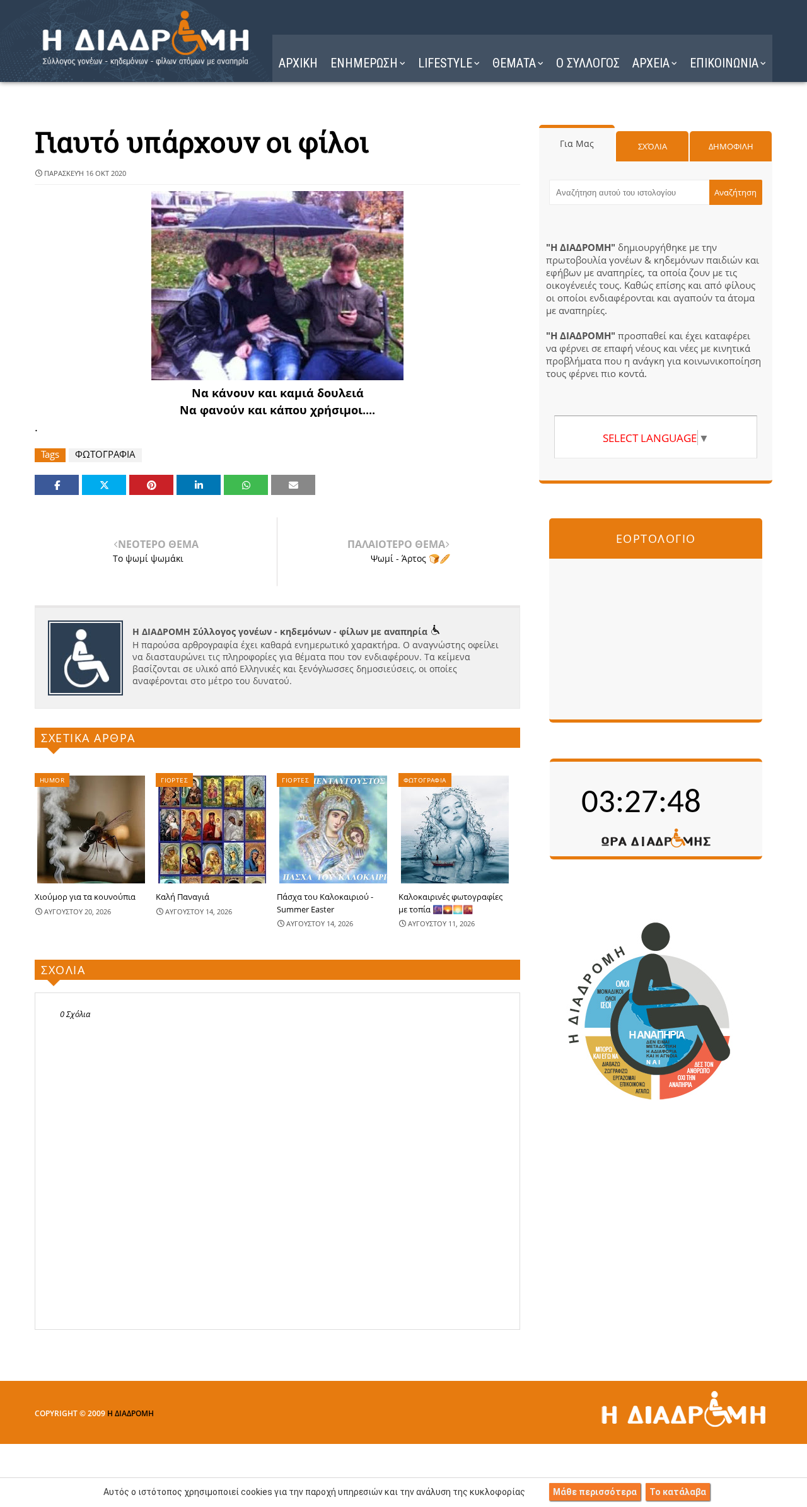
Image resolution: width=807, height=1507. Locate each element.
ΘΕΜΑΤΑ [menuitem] (514, 63)
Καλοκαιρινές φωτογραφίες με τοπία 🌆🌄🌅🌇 (450, 903)
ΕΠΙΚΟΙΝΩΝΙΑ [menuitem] (724, 63)
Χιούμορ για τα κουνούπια (85, 896)
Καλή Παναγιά (182, 896)
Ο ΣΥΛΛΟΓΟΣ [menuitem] (588, 63)
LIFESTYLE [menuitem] (445, 63)
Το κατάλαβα (677, 1492)
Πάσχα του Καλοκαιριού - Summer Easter (325, 903)
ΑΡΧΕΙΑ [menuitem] (651, 63)
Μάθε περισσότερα (595, 1492)
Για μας (577, 143)
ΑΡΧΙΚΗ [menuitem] (298, 63)
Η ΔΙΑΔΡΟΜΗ (130, 1413)
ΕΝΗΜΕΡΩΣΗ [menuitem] (364, 63)
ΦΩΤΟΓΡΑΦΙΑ (105, 454)
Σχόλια (652, 146)
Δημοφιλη (731, 146)
